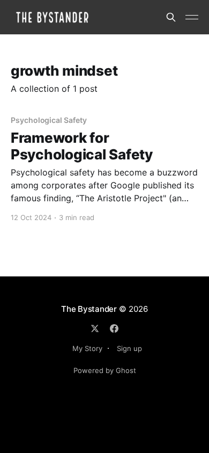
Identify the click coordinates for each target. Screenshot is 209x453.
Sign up (129, 348)
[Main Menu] (192, 17)
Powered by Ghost (104, 370)
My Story (87, 348)
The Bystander (89, 309)
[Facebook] (114, 328)
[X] (95, 328)
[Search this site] (171, 17)
